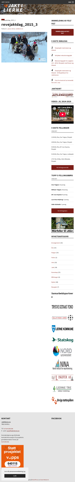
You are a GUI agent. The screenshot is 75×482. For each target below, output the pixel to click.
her (24, 471)
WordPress (35, 480)
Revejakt (54, 287)
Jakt (52, 267)
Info (52, 262)
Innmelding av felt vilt (62, 32)
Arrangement (55, 243)
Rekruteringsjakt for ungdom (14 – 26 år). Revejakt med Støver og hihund (62, 63)
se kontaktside (8, 428)
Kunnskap (54, 272)
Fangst (53, 253)
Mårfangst (54, 277)
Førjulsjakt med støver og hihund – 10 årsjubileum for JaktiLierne (61, 73)
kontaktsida (5, 442)
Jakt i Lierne (5, 2)
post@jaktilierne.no (13, 431)
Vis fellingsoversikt (63, 167)
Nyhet (53, 282)
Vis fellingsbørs (62, 211)
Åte (52, 248)
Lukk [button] (14, 476)
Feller (53, 257)
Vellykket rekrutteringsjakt (63, 55)
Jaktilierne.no (19, 29)
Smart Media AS (44, 480)
